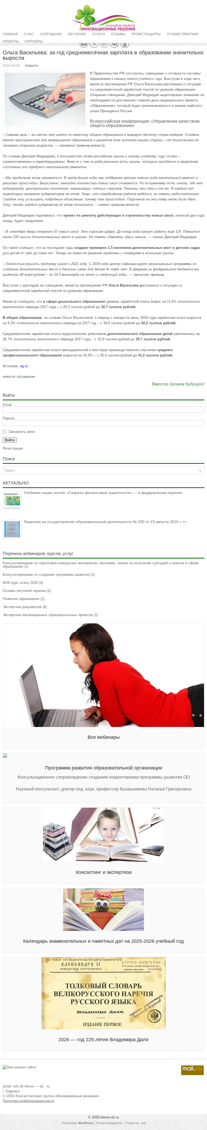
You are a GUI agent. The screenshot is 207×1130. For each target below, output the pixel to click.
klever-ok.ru (110, 1117)
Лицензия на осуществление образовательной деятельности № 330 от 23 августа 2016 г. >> (105, 522)
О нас (29, 34)
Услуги (98, 34)
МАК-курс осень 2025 (20, 583)
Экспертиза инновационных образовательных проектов (48, 615)
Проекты (11, 41)
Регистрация (13, 448)
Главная (10, 34)
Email (7, 405)
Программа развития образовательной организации (103, 768)
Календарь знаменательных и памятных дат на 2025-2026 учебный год (103, 941)
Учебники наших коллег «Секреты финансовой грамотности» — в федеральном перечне (103, 492)
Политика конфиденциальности (28, 1101)
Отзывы (118, 34)
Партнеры (34, 41)
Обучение (77, 34)
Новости (31, 66)
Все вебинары (104, 737)
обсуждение (26, 377)
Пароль (9, 418)
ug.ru (24, 366)
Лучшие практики (182, 34)
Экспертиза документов (22, 607)
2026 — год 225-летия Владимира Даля (103, 1039)
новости (9, 377)
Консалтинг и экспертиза (104, 872)
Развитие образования (21, 599)
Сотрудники (51, 34)
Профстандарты (146, 34)
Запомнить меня (21, 431)
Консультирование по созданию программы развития (46, 575)
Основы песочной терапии (24, 591)
